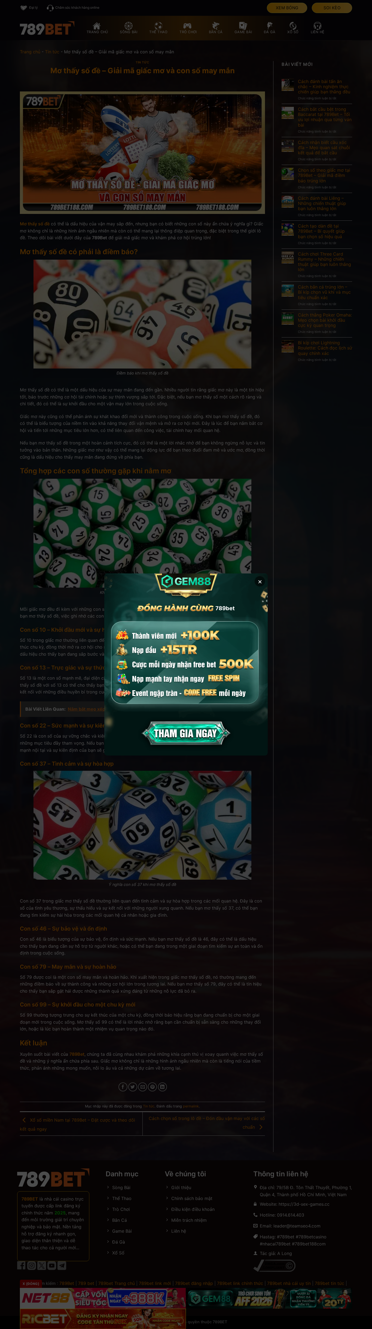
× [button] (260, 581)
